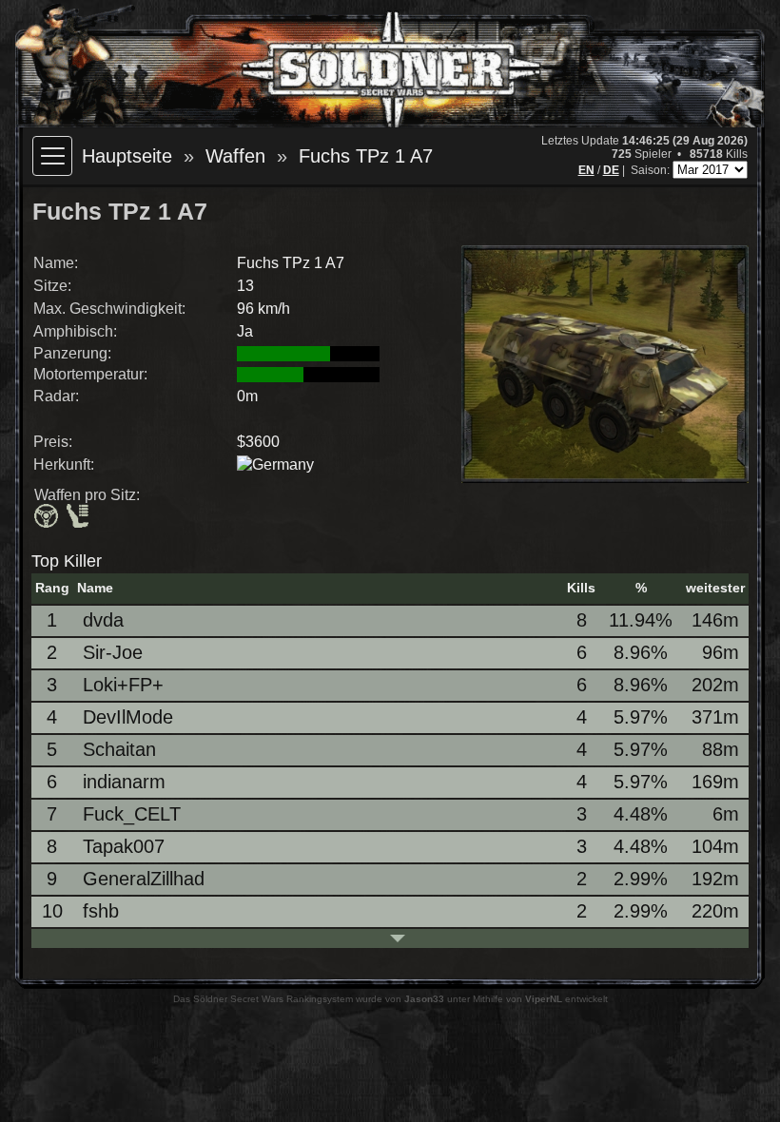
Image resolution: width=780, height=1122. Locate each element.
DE (611, 170)
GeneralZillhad (144, 878)
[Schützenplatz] (80, 518)
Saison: (652, 170)
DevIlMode (128, 716)
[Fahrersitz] (48, 518)
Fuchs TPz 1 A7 (366, 155)
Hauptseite (127, 155)
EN (586, 170)
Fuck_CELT (132, 813)
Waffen (235, 155)
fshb (101, 910)
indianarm (124, 781)
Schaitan (119, 749)
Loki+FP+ (123, 684)
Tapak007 (124, 846)
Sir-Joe (113, 652)
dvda (103, 619)
